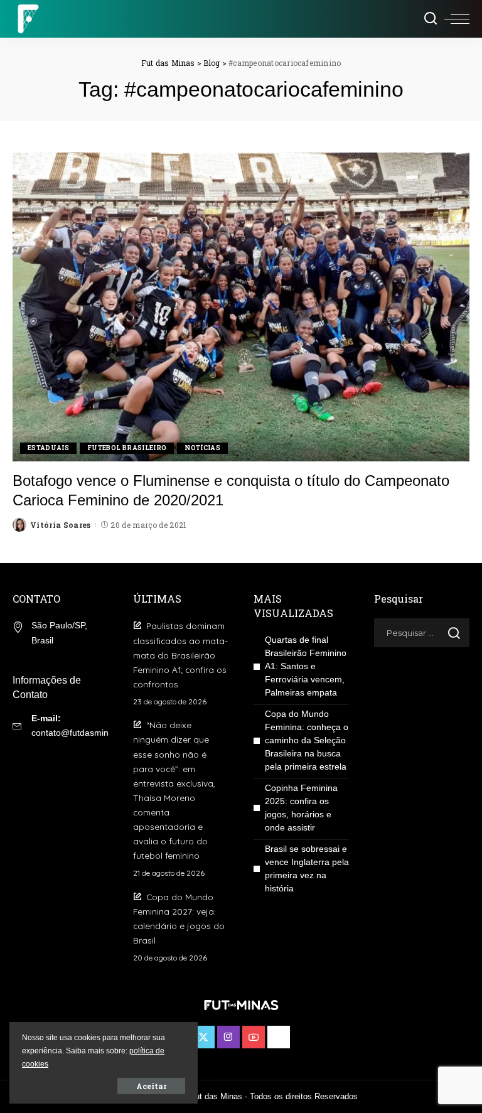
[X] (203, 1037)
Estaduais (48, 448)
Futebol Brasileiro (126, 448)
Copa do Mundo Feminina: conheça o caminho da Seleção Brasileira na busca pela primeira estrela (306, 740)
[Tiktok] (278, 1037)
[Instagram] (228, 1037)
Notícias (202, 448)
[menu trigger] (456, 19)
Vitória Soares (60, 525)
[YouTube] (253, 1037)
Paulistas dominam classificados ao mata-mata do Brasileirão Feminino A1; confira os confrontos (180, 654)
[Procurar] (430, 19)
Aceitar (151, 1086)
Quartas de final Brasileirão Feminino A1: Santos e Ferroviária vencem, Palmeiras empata (305, 666)
